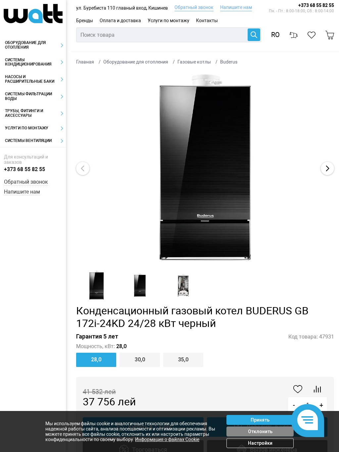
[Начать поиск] (254, 34)
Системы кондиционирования (28, 62)
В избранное (298, 389)
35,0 (183, 359)
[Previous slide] (82, 168)
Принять (260, 420)
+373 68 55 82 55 (316, 5)
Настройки (260, 443)
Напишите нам (236, 7)
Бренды (84, 20)
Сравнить (317, 389)
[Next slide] (327, 168)
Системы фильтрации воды (28, 96)
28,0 (96, 359)
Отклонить (260, 431)
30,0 (140, 359)
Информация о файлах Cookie (167, 439)
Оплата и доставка (120, 20)
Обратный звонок (194, 7)
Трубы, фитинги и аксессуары (24, 113)
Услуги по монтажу (168, 20)
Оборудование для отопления (25, 45)
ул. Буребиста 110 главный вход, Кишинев (122, 8)
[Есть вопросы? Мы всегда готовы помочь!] (307, 420)
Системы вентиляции (28, 140)
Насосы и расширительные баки (29, 79)
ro (275, 35)
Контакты (207, 20)
